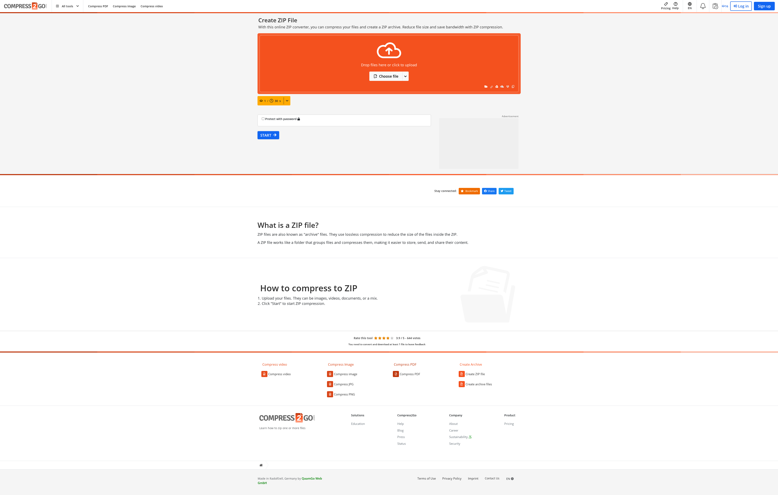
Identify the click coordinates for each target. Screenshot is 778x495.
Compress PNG (344, 394)
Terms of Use (426, 478)
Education (358, 424)
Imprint (473, 478)
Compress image (124, 6)
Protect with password (281, 119)
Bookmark (471, 191)
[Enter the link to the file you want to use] (491, 86)
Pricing (666, 8)
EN (508, 479)
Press (401, 437)
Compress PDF (98, 6)
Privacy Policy (452, 478)
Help (675, 8)
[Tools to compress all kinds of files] (28, 6)
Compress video (152, 6)
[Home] (260, 465)
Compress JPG (344, 384)
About (453, 424)
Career (453, 430)
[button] (67, 6)
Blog (400, 430)
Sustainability (458, 437)
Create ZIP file (475, 374)
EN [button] (690, 8)
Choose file (388, 76)
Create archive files (479, 384)
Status (401, 443)
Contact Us (492, 478)
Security (454, 443)
